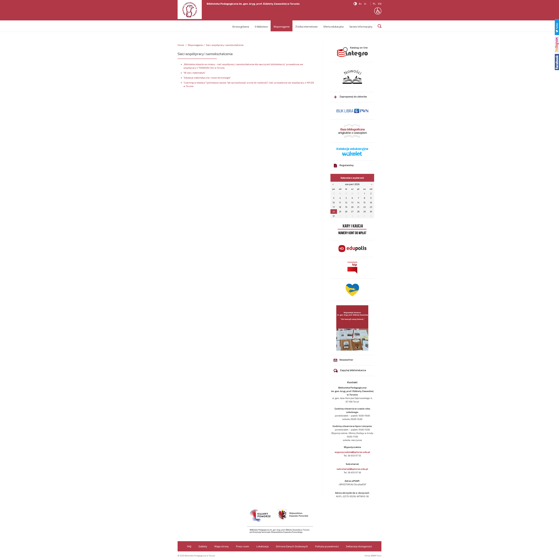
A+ (360, 3)
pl (374, 3)
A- (365, 3)
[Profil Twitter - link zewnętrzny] (557, 26)
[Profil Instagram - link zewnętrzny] (557, 44)
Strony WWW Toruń (373, 555)
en (379, 3)
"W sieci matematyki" (194, 72)
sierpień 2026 (352, 184)
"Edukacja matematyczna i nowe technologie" (207, 77)
